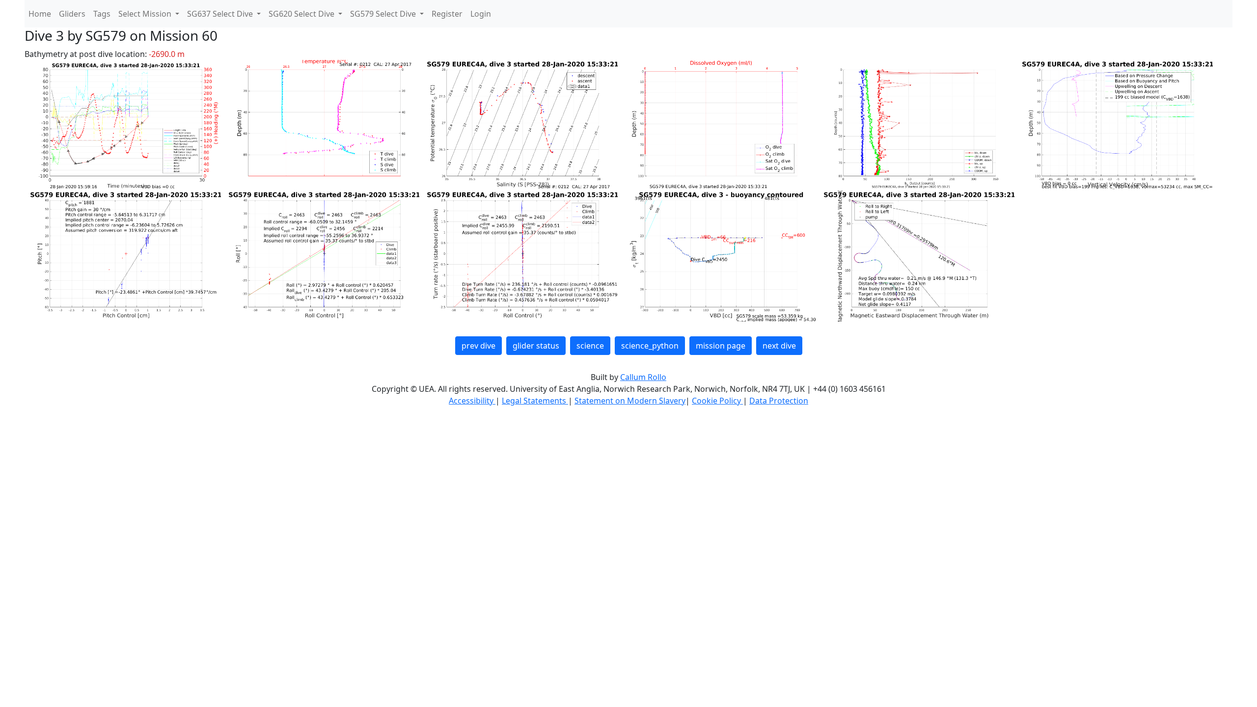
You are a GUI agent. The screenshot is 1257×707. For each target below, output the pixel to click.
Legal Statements (535, 400)
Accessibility (472, 400)
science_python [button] (650, 345)
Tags (101, 13)
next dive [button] (779, 345)
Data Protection (778, 400)
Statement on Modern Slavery (629, 400)
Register (447, 13)
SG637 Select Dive (221, 13)
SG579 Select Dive (384, 13)
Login (480, 13)
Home (39, 13)
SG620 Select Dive (302, 13)
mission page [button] (720, 345)
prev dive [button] (478, 345)
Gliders (72, 13)
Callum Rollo (643, 377)
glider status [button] (536, 345)
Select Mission (145, 13)
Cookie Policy (717, 400)
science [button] (590, 345)
